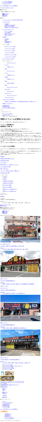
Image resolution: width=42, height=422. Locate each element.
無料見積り (5, 14)
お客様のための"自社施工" (10, 25)
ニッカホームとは (6, 21)
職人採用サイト (8, 416)
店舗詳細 (2, 196)
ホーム (4, 401)
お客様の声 (6, 106)
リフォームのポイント (8, 58)
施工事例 (6, 105)
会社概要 (7, 39)
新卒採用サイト (8, 41)
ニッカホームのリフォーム (13, 19)
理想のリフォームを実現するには (11, 27)
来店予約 (5, 213)
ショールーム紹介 (9, 107)
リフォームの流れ (8, 31)
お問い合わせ (6, 13)
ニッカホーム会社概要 (7, 2)
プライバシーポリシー (9, 417)
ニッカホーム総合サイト (8, 1)
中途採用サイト (8, 42)
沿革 (6, 40)
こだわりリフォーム (8, 99)
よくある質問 (7, 32)
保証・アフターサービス (10, 33)
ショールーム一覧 (6, 3)
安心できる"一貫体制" (9, 26)
